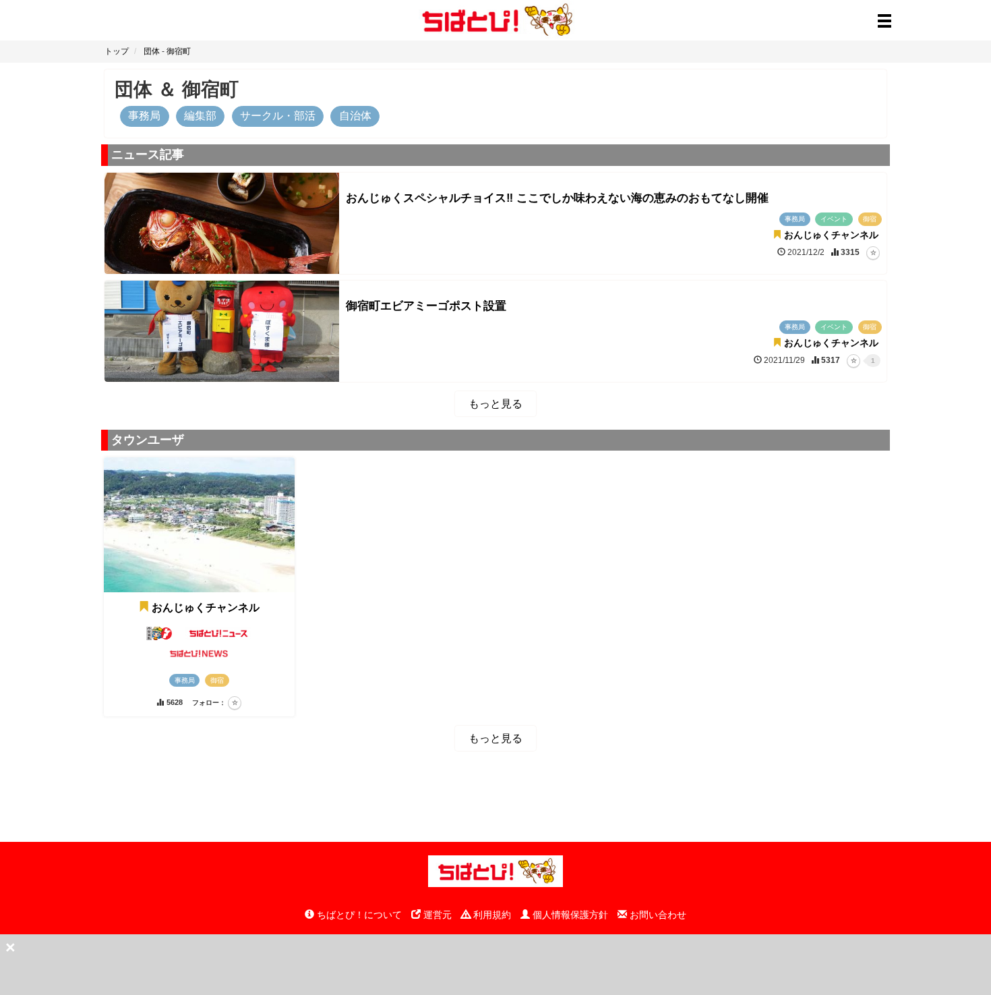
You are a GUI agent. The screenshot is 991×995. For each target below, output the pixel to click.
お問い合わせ (656, 914)
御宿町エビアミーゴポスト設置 (426, 306)
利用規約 (491, 914)
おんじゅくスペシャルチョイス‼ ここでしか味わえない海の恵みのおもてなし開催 (557, 198)
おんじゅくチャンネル (206, 607)
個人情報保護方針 (569, 914)
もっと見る (495, 403)
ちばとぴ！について (358, 914)
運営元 (436, 914)
